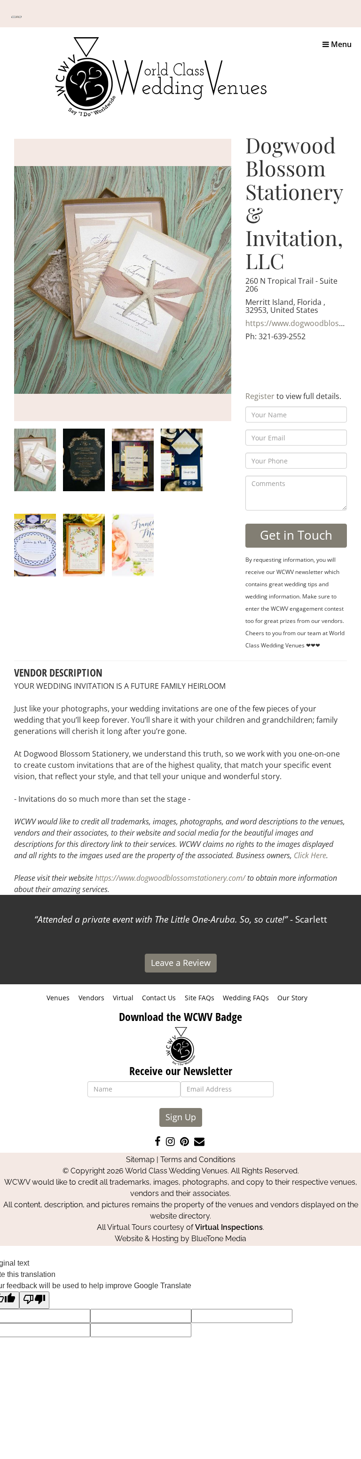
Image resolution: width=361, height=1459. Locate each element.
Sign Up (180, 1117)
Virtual (123, 997)
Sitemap (140, 1159)
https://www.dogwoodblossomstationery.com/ (170, 878)
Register (260, 396)
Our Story (292, 997)
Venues (58, 997)
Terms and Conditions (197, 1159)
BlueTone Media (218, 1238)
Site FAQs (199, 997)
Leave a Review (181, 962)
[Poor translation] (34, 1300)
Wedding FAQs (246, 997)
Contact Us (159, 997)
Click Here (310, 855)
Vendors (91, 997)
